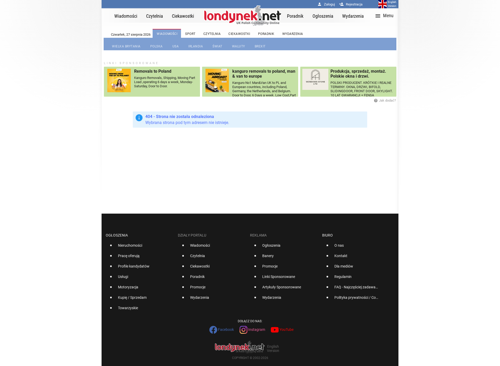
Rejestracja (350, 4)
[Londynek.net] (243, 15)
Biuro (327, 235)
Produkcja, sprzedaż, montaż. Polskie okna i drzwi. (358, 74)
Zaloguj (326, 4)
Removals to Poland (152, 71)
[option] (140, 247)
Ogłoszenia (117, 235)
